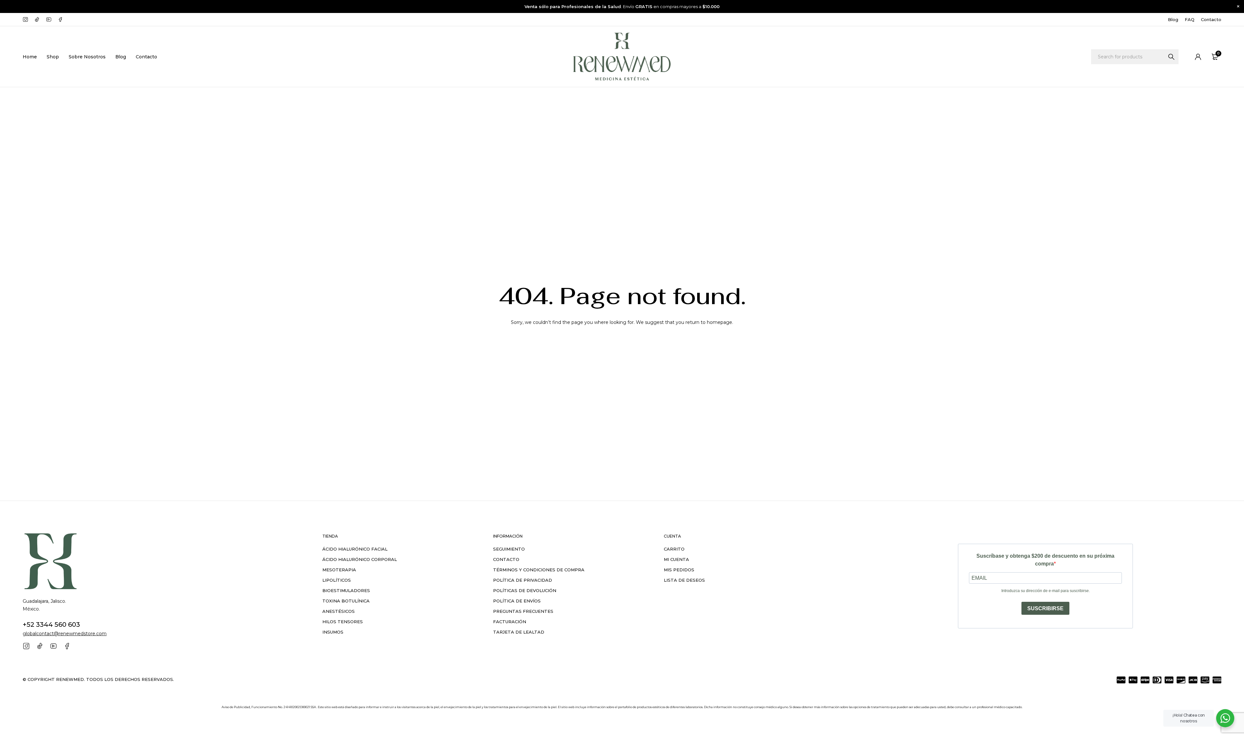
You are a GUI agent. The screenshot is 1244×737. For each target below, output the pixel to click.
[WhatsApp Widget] (1225, 718)
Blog (1173, 19)
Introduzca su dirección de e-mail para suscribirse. (1045, 590)
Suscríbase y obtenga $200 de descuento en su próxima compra (1045, 559)
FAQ (1189, 19)
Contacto (1211, 19)
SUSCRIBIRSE (1045, 608)
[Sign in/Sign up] (1198, 57)
